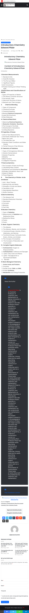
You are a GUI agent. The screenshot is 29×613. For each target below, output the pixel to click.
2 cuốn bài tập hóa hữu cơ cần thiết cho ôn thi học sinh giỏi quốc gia (21, 552)
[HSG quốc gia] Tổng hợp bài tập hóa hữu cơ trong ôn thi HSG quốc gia (21, 545)
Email (2, 585)
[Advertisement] (14, 24)
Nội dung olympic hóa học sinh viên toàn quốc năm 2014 (7, 545)
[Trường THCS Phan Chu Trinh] (9, 4)
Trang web (3, 590)
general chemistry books (15, 510)
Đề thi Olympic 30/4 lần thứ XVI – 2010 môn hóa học (15, 1)
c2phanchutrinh (14, 535)
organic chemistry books (15, 513)
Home (3, 39)
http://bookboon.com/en (12, 492)
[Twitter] (7, 518)
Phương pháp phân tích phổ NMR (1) (7, 551)
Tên (2, 580)
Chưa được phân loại (10, 39)
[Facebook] (3, 518)
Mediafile (14, 500)
